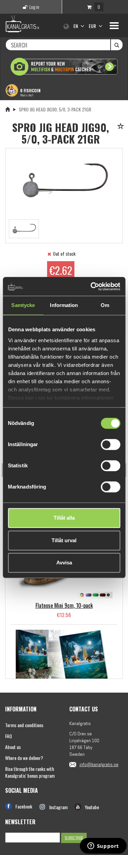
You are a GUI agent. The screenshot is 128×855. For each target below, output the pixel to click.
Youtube (92, 807)
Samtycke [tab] (23, 305)
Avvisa (64, 562)
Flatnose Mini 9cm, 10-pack (64, 605)
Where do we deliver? (24, 757)
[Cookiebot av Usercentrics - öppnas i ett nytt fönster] (91, 286)
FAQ (8, 735)
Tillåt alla (64, 518)
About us (13, 746)
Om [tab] (105, 305)
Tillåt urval (64, 540)
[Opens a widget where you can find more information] (103, 846)
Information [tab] (64, 305)
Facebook (23, 806)
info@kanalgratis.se (99, 764)
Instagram (58, 807)
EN (76, 25)
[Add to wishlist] (121, 126)
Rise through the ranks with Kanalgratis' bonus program (30, 772)
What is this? (26, 95)
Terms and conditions (24, 725)
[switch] (110, 444)
